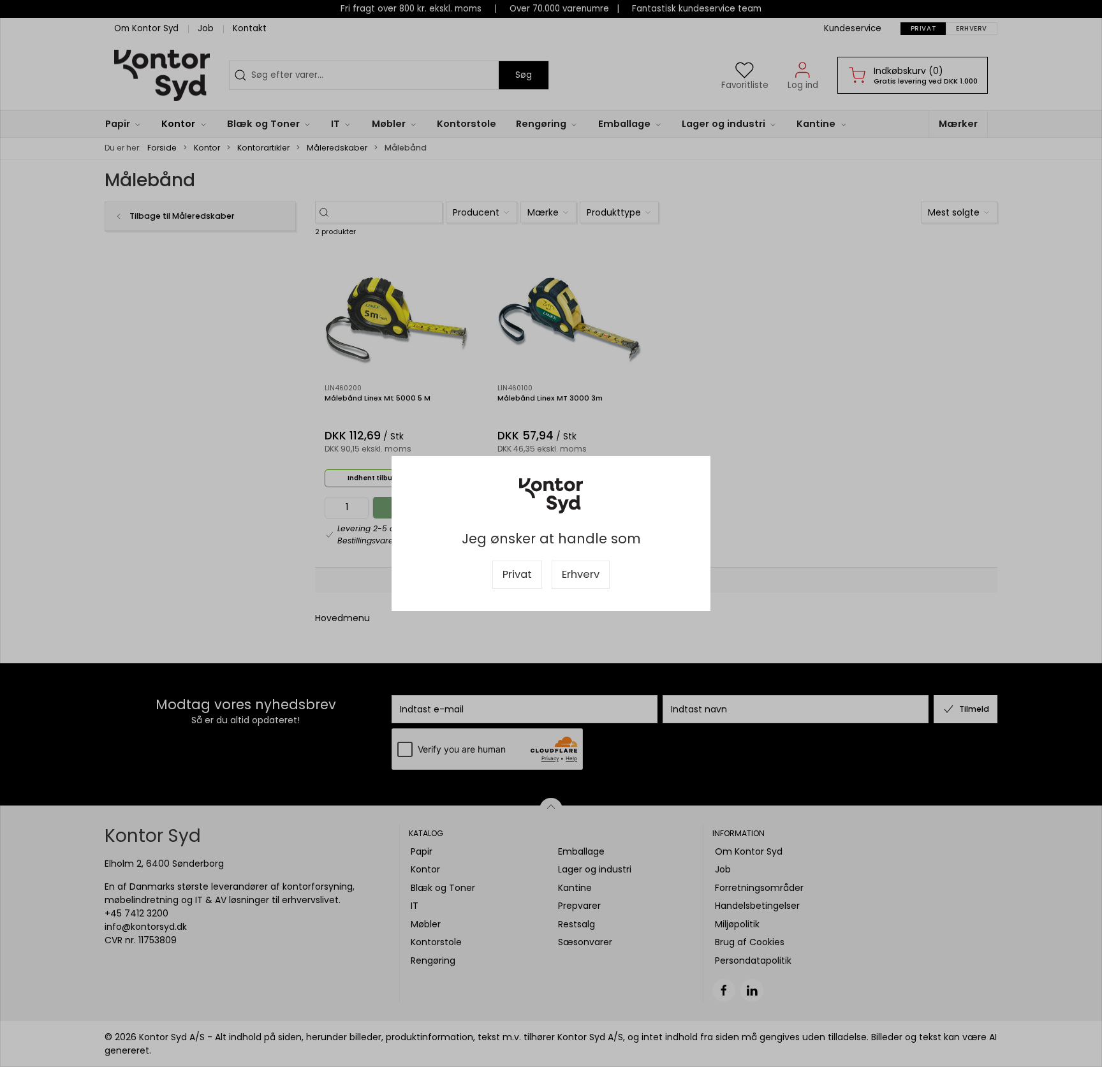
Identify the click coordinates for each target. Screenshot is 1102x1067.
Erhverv (580, 574)
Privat (517, 574)
